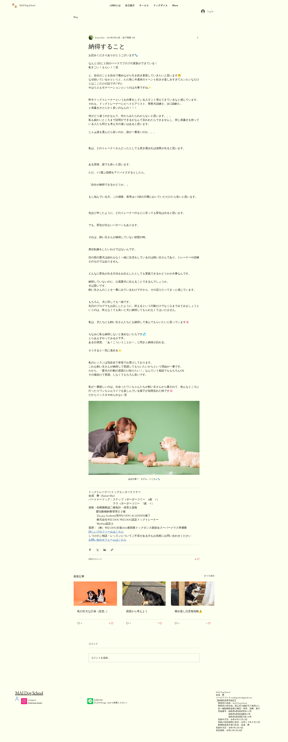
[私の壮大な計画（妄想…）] (95, 593)
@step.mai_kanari (35, 702)
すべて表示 (209, 575)
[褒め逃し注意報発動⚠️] (192, 593)
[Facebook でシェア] (89, 549)
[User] (17, 699)
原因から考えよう (137, 611)
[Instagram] (24, 701)
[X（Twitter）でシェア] (97, 549)
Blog (76, 17)
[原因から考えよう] (144, 593)
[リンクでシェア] (112, 549)
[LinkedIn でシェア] (104, 549)
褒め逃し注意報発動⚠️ (188, 611)
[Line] (90, 701)
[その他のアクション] (198, 37)
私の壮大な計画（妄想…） (93, 611)
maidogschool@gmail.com (241, 697)
